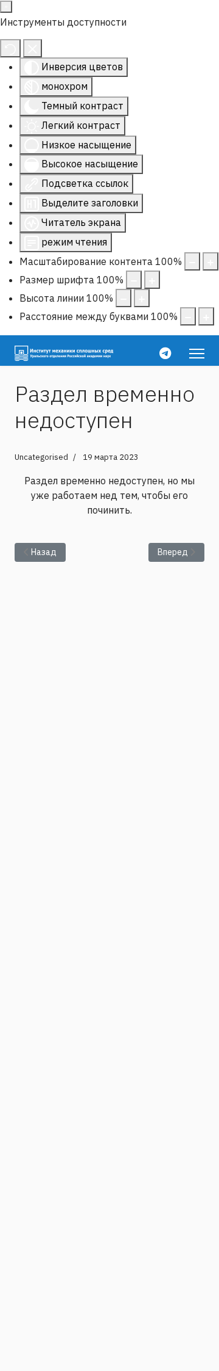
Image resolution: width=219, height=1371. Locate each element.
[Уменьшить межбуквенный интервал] (188, 316)
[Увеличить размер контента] (210, 261)
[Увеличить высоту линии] (142, 298)
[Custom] (165, 353)
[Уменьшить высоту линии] (123, 298)
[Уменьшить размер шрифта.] (134, 280)
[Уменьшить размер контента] (192, 261)
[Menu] (196, 353)
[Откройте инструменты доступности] (6, 7)
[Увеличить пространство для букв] (206, 316)
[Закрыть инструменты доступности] (32, 48)
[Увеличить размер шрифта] (152, 280)
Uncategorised (41, 457)
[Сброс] (10, 48)
